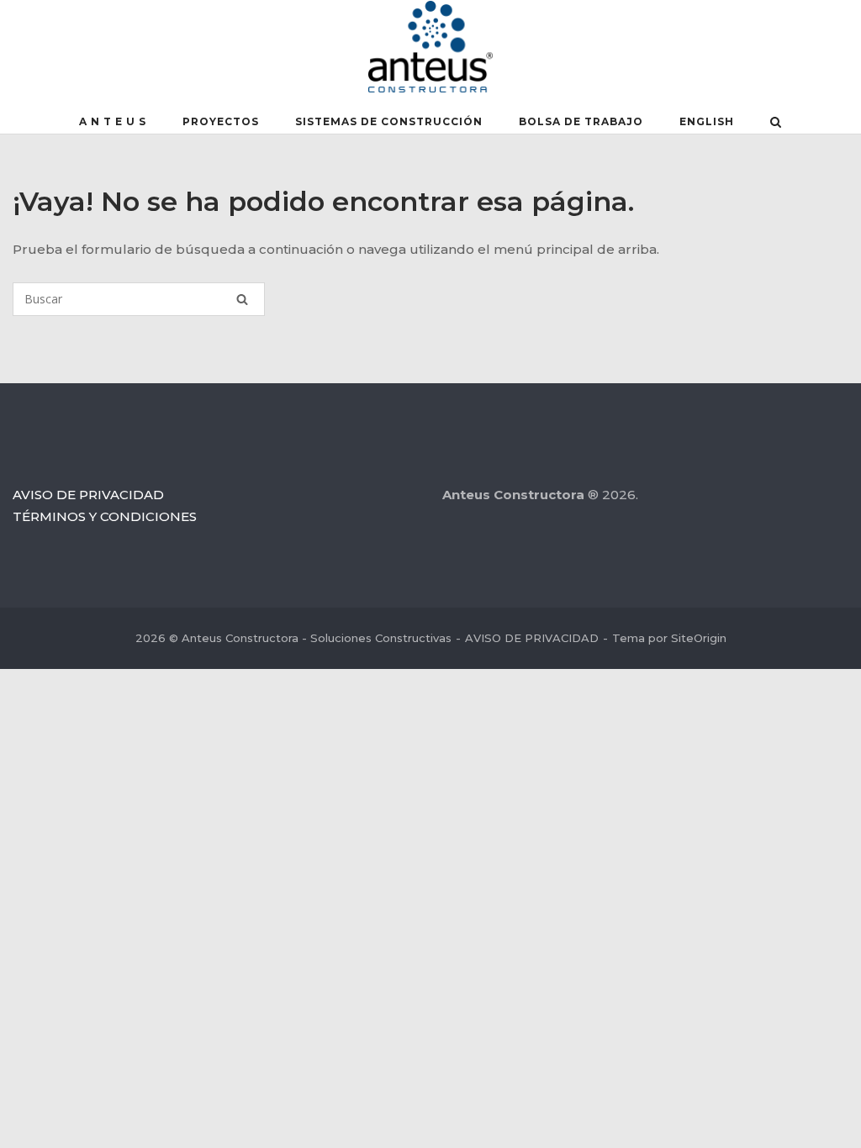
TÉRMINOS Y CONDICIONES (105, 516)
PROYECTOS (220, 121)
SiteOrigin (698, 638)
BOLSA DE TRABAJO (581, 121)
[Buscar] (242, 299)
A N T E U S (112, 121)
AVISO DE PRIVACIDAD (88, 495)
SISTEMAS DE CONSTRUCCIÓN (389, 121)
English (706, 121)
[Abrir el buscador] (776, 123)
